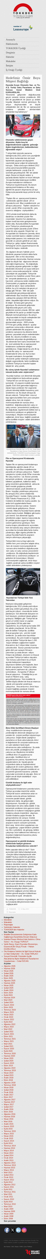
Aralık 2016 (8, 1109)
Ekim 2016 (8, 1112)
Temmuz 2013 (10, 1165)
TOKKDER (12, 909)
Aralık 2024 (8, 990)
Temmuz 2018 (10, 1085)
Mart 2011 (8, 1194)
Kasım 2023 (9, 1005)
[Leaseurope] (23, 35)
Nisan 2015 (8, 1136)
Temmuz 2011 (10, 1192)
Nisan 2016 (8, 1119)
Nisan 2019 (8, 1073)
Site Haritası (7, 1246)
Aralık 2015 (8, 1124)
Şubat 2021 (8, 1046)
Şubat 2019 (8, 1075)
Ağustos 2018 (9, 1083)
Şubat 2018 (8, 1090)
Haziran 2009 (9, 1211)
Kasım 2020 (9, 1049)
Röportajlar (12, 912)
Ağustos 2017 (9, 1100)
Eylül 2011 (8, 1189)
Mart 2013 (8, 1172)
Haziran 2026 (9, 969)
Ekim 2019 (8, 1066)
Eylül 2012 (8, 1182)
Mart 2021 (8, 1044)
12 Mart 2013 (25, 909)
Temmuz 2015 (10, 1131)
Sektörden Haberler (12, 927)
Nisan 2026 (8, 971)
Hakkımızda (12, 44)
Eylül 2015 (8, 1129)
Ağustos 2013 (9, 1163)
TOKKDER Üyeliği (16, 48)
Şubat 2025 (8, 988)
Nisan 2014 (8, 1153)
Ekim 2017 (8, 1097)
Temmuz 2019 (10, 1070)
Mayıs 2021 (9, 1041)
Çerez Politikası (28, 1246)
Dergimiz (10, 52)
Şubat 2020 (8, 1061)
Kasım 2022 (9, 1019)
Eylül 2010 (8, 1202)
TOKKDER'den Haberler (14, 930)
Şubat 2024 (8, 1002)
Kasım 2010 (9, 1199)
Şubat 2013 (8, 1175)
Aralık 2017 (8, 1095)
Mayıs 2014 (9, 1151)
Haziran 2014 (9, 1148)
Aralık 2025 (8, 976)
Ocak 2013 (8, 1177)
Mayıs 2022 (9, 1027)
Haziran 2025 (9, 983)
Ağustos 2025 (9, 981)
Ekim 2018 (8, 1080)
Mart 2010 (8, 1206)
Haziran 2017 (9, 1102)
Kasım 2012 (9, 1180)
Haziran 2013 (9, 1168)
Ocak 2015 (8, 1138)
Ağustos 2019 (9, 1068)
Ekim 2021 (8, 1036)
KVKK (21, 1246)
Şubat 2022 (8, 1032)
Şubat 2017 (8, 1107)
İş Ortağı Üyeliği (14, 70)
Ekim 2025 (8, 978)
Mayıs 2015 (9, 1134)
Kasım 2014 (9, 1141)
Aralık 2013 (8, 1160)
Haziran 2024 (9, 998)
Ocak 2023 (8, 1017)
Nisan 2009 (8, 1214)
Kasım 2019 (9, 1063)
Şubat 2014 (8, 1155)
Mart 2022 (8, 1029)
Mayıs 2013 (9, 1170)
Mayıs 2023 (9, 1012)
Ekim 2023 (8, 1007)
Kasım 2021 (9, 1034)
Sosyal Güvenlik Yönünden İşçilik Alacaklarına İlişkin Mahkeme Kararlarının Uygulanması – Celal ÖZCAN (21, 958)
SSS (13, 1246)
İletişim (9, 65)
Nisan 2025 (8, 985)
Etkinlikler (8, 920)
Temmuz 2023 (10, 1010)
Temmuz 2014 (10, 1146)
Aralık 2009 (8, 1209)
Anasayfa (10, 39)
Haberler (10, 57)
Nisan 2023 (8, 1015)
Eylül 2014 (8, 1143)
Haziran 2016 (9, 1117)
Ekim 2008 (8, 1219)
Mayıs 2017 (9, 1104)
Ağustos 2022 (9, 1024)
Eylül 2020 (8, 1051)
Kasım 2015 (9, 1126)
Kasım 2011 (9, 1187)
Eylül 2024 (8, 995)
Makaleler (10, 61)
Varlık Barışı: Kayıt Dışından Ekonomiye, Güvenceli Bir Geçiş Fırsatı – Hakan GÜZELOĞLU (21, 946)
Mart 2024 (8, 1000)
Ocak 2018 (8, 1092)
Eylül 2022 (8, 1022)
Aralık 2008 (8, 1216)
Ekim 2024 (8, 993)
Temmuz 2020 (10, 1053)
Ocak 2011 (8, 1197)
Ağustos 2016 (9, 1114)
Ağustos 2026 (9, 966)
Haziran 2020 (9, 1056)
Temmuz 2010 (10, 1204)
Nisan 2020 (8, 1058)
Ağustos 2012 (9, 1185)
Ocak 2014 (8, 1158)
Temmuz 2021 (10, 1039)
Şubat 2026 (8, 973)
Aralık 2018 (8, 1078)
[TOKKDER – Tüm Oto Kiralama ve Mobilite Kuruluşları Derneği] (23, 10)
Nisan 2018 (8, 1087)
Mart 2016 (8, 1122)
